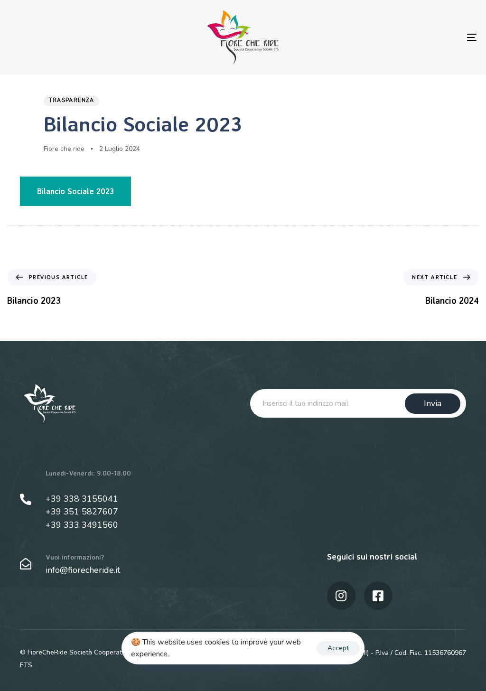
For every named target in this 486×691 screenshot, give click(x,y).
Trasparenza (71, 100)
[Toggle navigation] (399, 37)
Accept (338, 648)
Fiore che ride (64, 148)
